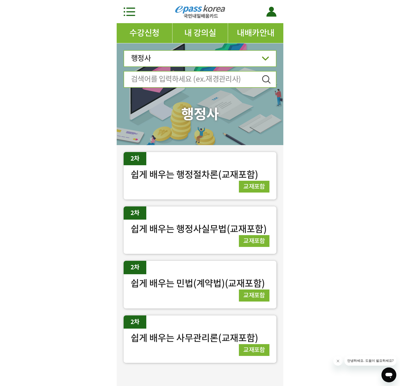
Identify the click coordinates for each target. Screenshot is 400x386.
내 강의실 (200, 33)
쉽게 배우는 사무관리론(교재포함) (194, 338)
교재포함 (254, 186)
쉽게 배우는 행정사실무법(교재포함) (199, 229)
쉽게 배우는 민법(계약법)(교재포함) (198, 283)
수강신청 (144, 33)
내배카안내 (255, 33)
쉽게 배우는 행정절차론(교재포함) (194, 175)
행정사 (141, 58)
